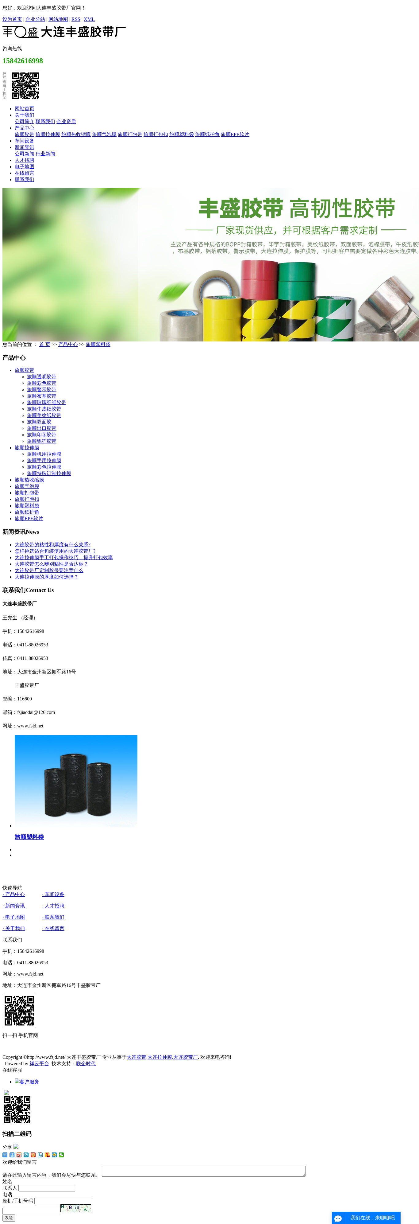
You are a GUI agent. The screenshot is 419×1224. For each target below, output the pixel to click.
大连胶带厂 (185, 1057)
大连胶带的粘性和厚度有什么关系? (52, 544)
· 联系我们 (53, 917)
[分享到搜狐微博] (47, 1154)
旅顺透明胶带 (41, 376)
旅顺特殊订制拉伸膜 (49, 473)
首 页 (44, 344)
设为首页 (12, 19)
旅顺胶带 (24, 134)
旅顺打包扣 (156, 134)
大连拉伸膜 (160, 1057)
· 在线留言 (53, 928)
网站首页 (24, 108)
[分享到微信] (61, 1154)
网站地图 (58, 19)
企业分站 (35, 19)
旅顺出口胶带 (41, 428)
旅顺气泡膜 (104, 134)
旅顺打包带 (130, 134)
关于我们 (24, 115)
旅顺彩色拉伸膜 (44, 467)
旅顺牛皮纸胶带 (44, 408)
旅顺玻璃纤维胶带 (46, 402)
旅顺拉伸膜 (48, 134)
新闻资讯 (24, 147)
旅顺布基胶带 (41, 396)
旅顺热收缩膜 (76, 134)
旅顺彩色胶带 (41, 383)
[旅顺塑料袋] (76, 825)
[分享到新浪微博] (19, 1154)
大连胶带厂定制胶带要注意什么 (49, 570)
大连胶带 (136, 1057)
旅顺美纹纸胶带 (44, 415)
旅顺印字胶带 (41, 434)
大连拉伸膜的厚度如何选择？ (47, 576)
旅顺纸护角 (207, 134)
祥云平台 (39, 1063)
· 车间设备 (53, 894)
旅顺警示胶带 (41, 389)
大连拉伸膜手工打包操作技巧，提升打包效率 (64, 557)
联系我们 (45, 121)
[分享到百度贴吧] (40, 1154)
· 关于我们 (13, 928)
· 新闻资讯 (13, 905)
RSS (75, 19)
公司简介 (24, 121)
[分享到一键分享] (12, 1154)
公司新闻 (24, 153)
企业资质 (66, 121)
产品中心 (24, 128)
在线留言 (24, 173)
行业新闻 (45, 153)
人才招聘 (24, 160)
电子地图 (24, 166)
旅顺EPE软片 (235, 134)
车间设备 (24, 140)
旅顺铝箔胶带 (41, 441)
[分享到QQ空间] (54, 1154)
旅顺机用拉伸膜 (44, 454)
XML (89, 19)
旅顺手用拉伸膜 (44, 460)
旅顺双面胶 (39, 421)
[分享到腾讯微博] (26, 1154)
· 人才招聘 (53, 905)
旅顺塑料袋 (181, 134)
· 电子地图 (13, 917)
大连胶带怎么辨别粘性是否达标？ (51, 564)
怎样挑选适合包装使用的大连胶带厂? (55, 551)
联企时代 (86, 1063)
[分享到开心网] (33, 1154)
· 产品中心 (13, 894)
